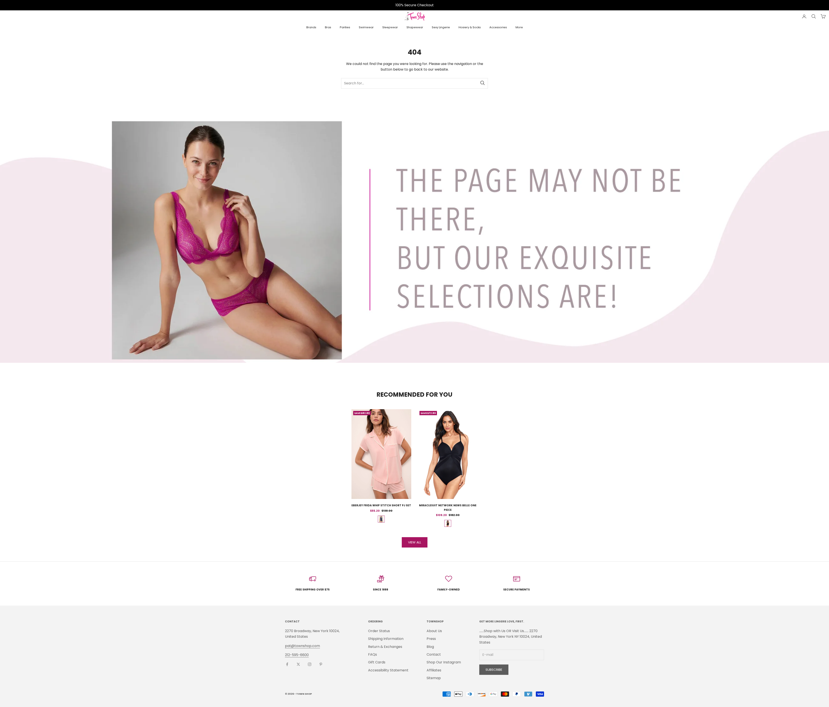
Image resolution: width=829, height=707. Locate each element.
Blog (430, 646)
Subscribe (494, 669)
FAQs (372, 654)
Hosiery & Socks (470, 27)
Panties (345, 27)
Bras (328, 27)
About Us (434, 630)
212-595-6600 (297, 654)
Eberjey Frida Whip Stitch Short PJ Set (381, 505)
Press (431, 638)
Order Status (379, 630)
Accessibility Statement (388, 670)
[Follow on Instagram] (309, 664)
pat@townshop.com (302, 645)
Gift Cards (376, 662)
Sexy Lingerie (441, 27)
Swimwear (366, 27)
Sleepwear (390, 27)
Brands (311, 27)
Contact (434, 654)
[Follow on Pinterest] (321, 664)
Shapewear (415, 27)
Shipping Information (385, 638)
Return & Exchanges (385, 646)
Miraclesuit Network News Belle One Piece (447, 507)
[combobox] (414, 83)
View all (414, 542)
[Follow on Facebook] (287, 664)
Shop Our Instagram (444, 662)
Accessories (498, 27)
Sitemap (434, 677)
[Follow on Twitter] (298, 664)
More (519, 27)
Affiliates (434, 670)
